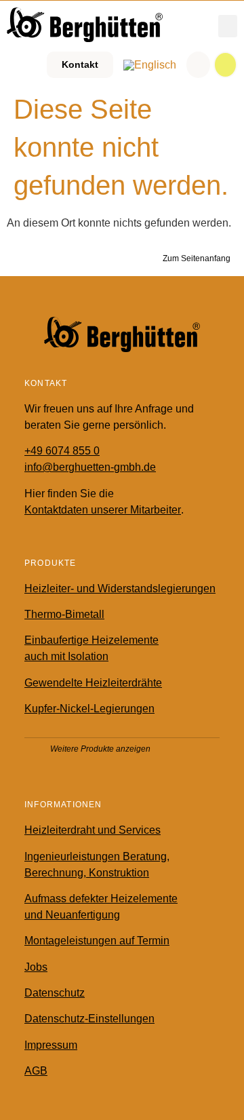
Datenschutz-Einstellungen (89, 1018)
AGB (35, 1071)
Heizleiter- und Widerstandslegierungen (120, 588)
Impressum (50, 1045)
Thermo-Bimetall (64, 614)
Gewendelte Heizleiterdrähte (93, 683)
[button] (227, 26)
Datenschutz (54, 993)
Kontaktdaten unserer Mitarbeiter (102, 510)
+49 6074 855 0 (62, 451)
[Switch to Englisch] (150, 65)
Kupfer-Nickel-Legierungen (89, 708)
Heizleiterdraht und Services (92, 830)
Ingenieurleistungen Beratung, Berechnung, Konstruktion (96, 864)
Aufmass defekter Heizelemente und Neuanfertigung (101, 907)
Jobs (35, 967)
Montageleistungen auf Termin (96, 940)
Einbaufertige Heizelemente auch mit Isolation (91, 648)
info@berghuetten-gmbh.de (90, 467)
